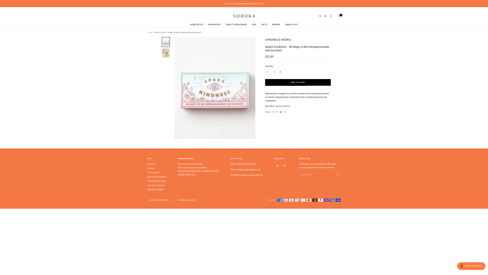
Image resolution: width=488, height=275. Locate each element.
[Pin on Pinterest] (276, 112)
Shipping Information (156, 181)
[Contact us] (325, 16)
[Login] (331, 16)
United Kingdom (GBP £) (158, 200)
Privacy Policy (153, 172)
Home (149, 32)
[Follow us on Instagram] (284, 165)
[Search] (320, 16)
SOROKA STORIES (155, 189)
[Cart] (339, 16)
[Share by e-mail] (285, 112)
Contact (150, 168)
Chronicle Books (278, 39)
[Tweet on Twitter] (281, 112)
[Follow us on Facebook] (277, 165)
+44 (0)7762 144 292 (246, 164)
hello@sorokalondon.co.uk (249, 169)
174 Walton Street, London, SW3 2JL (246, 175)
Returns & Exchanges (156, 177)
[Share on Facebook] (273, 112)
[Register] (337, 174)
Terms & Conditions (156, 185)
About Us (151, 164)
